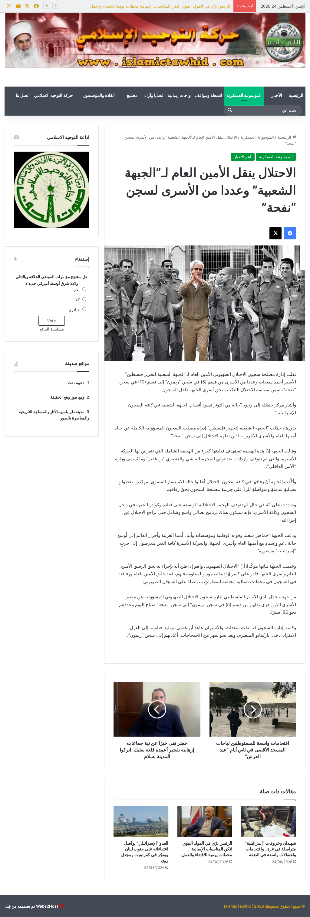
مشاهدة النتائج (52, 329)
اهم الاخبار (242, 156)
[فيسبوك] (290, 233)
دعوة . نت (76, 382)
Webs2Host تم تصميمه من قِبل (31, 906)
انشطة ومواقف (208, 96)
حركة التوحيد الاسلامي (53, 96)
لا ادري (74, 309)
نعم (77, 289)
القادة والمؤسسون (99, 96)
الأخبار (276, 96)
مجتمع (132, 96)
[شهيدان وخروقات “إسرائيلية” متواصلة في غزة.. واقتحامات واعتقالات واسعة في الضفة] (268, 821)
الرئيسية (296, 96)
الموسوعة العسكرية (244, 96)
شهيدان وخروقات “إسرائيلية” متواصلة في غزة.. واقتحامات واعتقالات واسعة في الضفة (270, 848)
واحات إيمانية (179, 96)
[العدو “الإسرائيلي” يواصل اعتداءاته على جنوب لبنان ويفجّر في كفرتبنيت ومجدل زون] (141, 821)
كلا (77, 299)
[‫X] (275, 233)
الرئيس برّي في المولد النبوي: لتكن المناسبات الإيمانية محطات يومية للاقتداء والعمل (160, 6)
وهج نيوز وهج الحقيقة (67, 397)
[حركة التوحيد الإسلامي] (155, 40)
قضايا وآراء (153, 96)
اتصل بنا (23, 96)
